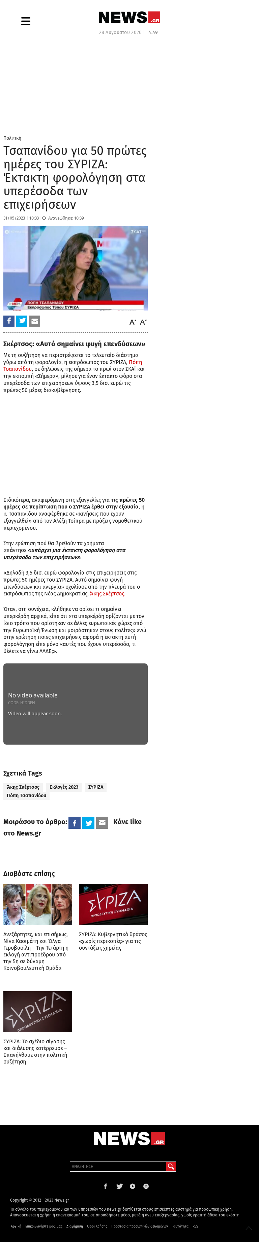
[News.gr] (129, 17)
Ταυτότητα (180, 1226)
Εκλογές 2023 (64, 787)
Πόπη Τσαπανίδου (26, 795)
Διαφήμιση (74, 1226)
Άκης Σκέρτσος (23, 787)
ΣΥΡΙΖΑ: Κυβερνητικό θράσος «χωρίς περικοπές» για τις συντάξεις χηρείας (113, 941)
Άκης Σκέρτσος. (107, 593)
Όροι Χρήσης (97, 1226)
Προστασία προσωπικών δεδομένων (139, 1226)
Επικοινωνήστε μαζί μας (43, 1226)
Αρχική (16, 1226)
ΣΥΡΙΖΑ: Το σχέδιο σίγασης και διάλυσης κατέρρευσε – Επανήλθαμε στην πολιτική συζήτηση (35, 1051)
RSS (195, 1226)
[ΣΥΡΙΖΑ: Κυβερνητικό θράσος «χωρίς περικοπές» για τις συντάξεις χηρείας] (113, 904)
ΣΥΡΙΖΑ (95, 787)
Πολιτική (12, 138)
